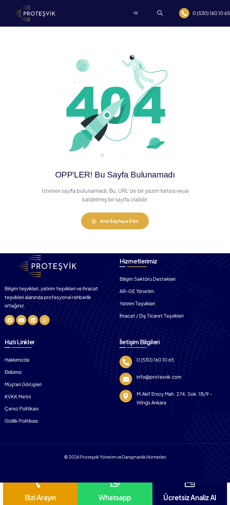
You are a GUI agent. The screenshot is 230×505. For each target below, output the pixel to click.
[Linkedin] (33, 320)
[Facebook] (9, 320)
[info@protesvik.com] (125, 379)
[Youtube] (21, 320)
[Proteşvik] (47, 265)
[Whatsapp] (45, 320)
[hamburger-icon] (134, 13)
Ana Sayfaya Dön (118, 221)
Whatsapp (115, 497)
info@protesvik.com (159, 377)
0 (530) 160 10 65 (211, 13)
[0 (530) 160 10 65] (184, 13)
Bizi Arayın (40, 497)
